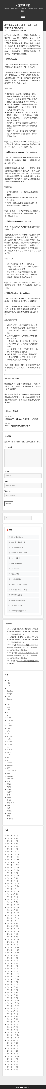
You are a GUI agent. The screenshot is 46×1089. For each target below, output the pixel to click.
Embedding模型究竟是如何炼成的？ (17, 426)
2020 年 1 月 (11, 1030)
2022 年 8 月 (11, 958)
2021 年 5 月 (11, 987)
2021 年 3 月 (11, 992)
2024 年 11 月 (11, 886)
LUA (8, 731)
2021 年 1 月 (11, 998)
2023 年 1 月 (11, 945)
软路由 (9, 813)
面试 (8, 816)
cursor (9, 696)
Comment (8, 447)
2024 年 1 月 (11, 913)
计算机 (15, 411)
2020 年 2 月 (11, 1027)
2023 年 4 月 (11, 937)
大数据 (9, 784)
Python (9, 763)
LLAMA (9, 726)
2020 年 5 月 (11, 1019)
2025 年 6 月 (11, 867)
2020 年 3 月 (11, 1024)
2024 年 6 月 (11, 899)
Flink (8, 710)
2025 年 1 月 (11, 881)
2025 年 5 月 (11, 870)
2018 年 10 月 (11, 1056)
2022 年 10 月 (11, 953)
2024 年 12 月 (11, 883)
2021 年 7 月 (11, 982)
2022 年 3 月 (11, 968)
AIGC (8, 683)
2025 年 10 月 (11, 857)
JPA (8, 712)
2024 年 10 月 (11, 889)
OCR (8, 747)
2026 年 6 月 (11, 838)
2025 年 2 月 (11, 878)
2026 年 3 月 (11, 844)
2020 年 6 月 (11, 1016)
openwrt (10, 752)
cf (7, 688)
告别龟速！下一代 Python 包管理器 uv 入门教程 (21, 419)
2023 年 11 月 (11, 918)
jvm (8, 715)
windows (10, 776)
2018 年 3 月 (11, 1069)
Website (7, 491)
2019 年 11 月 (11, 1035)
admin (24, 30)
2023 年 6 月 (11, 931)
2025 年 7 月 (11, 865)
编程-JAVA (10, 803)
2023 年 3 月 (11, 939)
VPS (8, 773)
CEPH (9, 686)
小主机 (9, 789)
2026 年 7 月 (11, 836)
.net (8, 680)
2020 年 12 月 (11, 1000)
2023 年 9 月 (11, 923)
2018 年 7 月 (11, 1062)
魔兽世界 (10, 819)
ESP (8, 704)
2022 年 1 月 (11, 971)
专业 (8, 781)
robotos (10, 765)
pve (8, 760)
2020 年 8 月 (11, 1011)
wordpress (11, 779)
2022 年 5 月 (11, 963)
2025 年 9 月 (11, 859)
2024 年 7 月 (11, 897)
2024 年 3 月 (11, 907)
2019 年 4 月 (11, 1048)
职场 (8, 808)
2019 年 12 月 (11, 1032)
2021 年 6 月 (11, 984)
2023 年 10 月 (11, 921)
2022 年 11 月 (11, 950)
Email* (6, 481)
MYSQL (9, 736)
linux (8, 723)
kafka (9, 718)
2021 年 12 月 (11, 974)
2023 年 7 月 (11, 929)
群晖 (8, 805)
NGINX (9, 739)
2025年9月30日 (15, 30)
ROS (8, 768)
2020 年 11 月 (11, 1003)
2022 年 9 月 (11, 955)
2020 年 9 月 (11, 1008)
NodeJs (9, 741)
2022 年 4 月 (11, 966)
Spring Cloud (11, 771)
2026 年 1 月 (11, 849)
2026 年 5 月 (11, 841)
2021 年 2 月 (11, 995)
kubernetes (11, 720)
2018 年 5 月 (11, 1067)
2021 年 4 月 (11, 990)
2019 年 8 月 (11, 1040)
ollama (9, 749)
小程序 (9, 792)
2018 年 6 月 (11, 1064)
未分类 (9, 800)
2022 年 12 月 (11, 947)
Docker (9, 699)
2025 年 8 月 (11, 862)
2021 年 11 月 (11, 976)
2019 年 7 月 (11, 1043)
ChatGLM (10, 691)
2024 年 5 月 (11, 902)
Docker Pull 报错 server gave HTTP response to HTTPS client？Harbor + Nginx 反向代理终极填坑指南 (22, 647)
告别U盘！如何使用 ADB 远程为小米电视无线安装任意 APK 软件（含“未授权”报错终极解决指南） (22, 631)
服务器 (9, 797)
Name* (6, 471)
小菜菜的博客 (23, 5)
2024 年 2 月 (11, 910)
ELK (8, 702)
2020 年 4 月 (11, 1022)
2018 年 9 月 (11, 1059)
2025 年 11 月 (11, 854)
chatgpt (9, 694)
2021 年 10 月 (11, 979)
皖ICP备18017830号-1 (23, 1087)
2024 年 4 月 (11, 905)
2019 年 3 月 (11, 1051)
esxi (8, 707)
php (8, 757)
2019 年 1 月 (11, 1054)
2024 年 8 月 (11, 894)
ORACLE (10, 755)
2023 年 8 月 (11, 926)
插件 (8, 795)
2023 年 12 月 (11, 915)
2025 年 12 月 (11, 851)
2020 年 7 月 (11, 1014)
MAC (8, 733)
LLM (8, 728)
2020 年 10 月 (11, 1006)
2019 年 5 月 (11, 1046)
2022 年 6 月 (11, 960)
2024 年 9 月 (11, 891)
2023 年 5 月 (11, 934)
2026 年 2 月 (11, 846)
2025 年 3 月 (11, 875)
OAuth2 (9, 744)
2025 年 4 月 (11, 873)
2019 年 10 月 (11, 1038)
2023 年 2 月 (11, 942)
